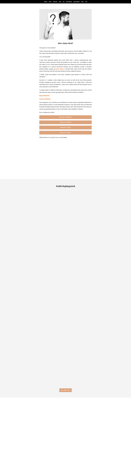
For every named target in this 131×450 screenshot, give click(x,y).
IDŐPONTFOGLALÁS (20, 437)
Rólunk (50, 1)
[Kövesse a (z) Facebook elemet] (80, 438)
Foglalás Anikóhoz (65, 122)
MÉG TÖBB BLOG (65, 390)
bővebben (32, 248)
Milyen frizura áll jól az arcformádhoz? (41, 369)
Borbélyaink (55, 1)
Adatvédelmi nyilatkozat (95, 441)
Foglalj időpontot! (76, 1)
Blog (63, 1)
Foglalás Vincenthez (65, 117)
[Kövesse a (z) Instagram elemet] (82, 438)
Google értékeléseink (44, 95)
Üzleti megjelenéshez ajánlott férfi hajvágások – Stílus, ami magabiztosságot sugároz (54, 304)
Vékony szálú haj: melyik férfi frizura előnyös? (43, 239)
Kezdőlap (45, 1)
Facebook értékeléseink (45, 99)
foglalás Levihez (65, 127)
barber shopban (60, 69)
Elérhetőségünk (69, 1)
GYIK (86, 1)
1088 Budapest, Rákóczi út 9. (85, 434)
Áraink (60, 1)
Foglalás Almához (65, 132)
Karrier (82, 1)
